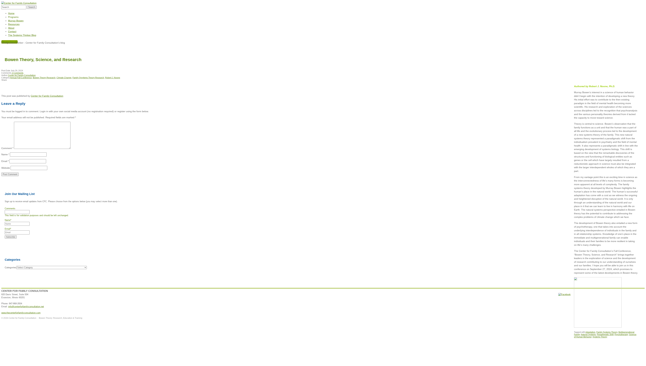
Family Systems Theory (606, 332)
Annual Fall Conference (21, 78)
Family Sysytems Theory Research (88, 78)
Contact (12, 31)
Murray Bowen (16, 20)
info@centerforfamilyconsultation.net (26, 306)
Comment (7, 148)
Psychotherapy (621, 334)
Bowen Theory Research (44, 78)
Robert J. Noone (112, 78)
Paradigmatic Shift (605, 334)
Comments (10, 208)
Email (5, 161)
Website (5, 168)
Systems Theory (600, 337)
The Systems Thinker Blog (22, 35)
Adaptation (590, 332)
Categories (10, 267)
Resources (14, 24)
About (11, 28)
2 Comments (17, 73)
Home (11, 13)
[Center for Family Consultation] (19, 3)
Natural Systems (588, 334)
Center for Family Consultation (22, 75)
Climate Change (64, 78)
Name (5, 154)
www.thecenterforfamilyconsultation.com (21, 313)
